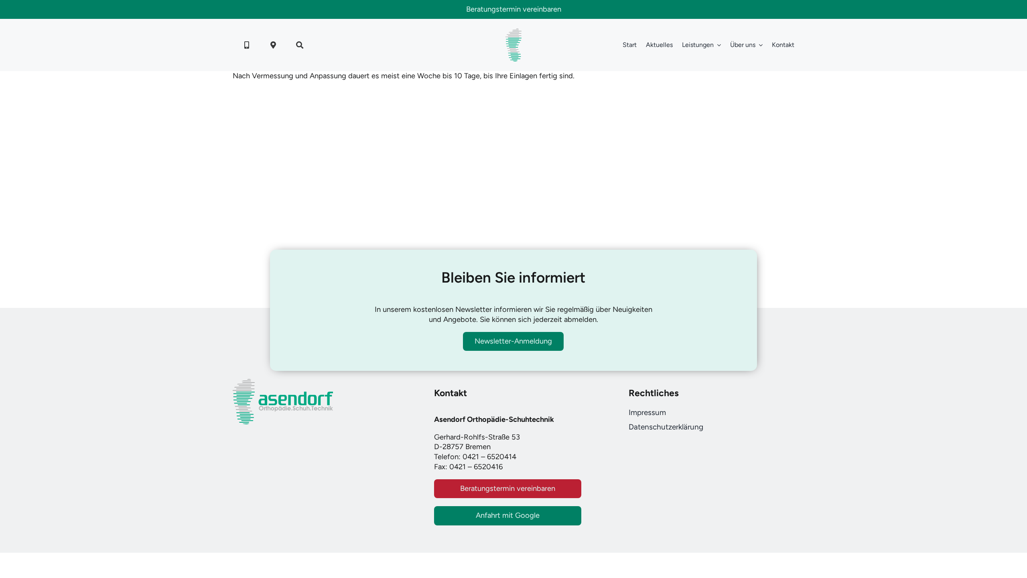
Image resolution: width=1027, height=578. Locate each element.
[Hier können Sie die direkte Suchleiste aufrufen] (299, 45)
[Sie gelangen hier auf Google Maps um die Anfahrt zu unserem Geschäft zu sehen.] (273, 45)
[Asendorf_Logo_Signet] (513, 32)
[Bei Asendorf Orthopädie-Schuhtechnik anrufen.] (247, 45)
